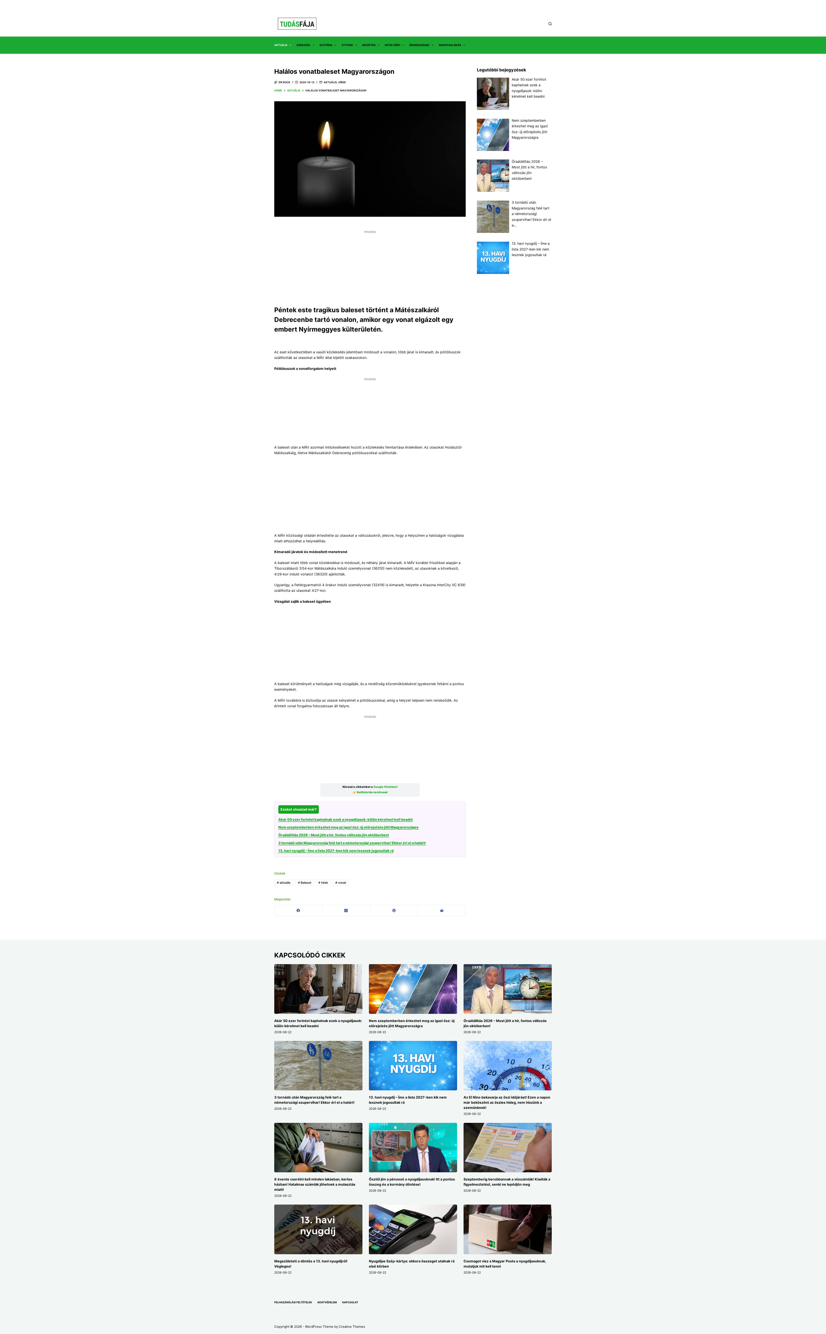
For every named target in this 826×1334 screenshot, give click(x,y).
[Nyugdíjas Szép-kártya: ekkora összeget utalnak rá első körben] (413, 1229)
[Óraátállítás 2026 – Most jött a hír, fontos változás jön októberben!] (508, 989)
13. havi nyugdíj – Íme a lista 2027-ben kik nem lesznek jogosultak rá (336, 850)
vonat (340, 882)
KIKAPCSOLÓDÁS (450, 45)
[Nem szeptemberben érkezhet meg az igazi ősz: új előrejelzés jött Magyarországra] (413, 989)
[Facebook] (298, 910)
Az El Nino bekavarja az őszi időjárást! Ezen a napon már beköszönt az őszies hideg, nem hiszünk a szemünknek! (507, 1102)
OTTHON (347, 45)
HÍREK (342, 82)
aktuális (284, 882)
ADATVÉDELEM (327, 1302)
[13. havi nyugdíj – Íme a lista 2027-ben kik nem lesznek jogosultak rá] (413, 1066)
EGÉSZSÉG (303, 45)
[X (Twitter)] (346, 910)
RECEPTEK (369, 45)
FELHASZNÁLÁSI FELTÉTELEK (293, 1302)
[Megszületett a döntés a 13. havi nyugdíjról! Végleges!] (318, 1229)
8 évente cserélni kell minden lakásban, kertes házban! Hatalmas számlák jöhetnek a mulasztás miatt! (314, 1184)
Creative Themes (352, 1327)
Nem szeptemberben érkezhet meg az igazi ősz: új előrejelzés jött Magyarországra (348, 827)
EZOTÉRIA (326, 45)
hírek (323, 882)
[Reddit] (442, 910)
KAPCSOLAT (350, 1302)
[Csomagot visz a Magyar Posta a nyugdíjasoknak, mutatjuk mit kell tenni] (508, 1229)
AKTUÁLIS (280, 45)
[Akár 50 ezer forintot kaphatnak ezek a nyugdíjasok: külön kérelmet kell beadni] (318, 989)
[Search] (550, 23)
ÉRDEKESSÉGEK (419, 45)
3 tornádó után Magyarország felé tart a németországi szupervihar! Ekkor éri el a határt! (352, 843)
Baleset (304, 882)
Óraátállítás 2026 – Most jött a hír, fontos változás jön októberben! (333, 835)
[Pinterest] (394, 910)
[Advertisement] (370, 265)
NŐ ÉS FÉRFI (392, 45)
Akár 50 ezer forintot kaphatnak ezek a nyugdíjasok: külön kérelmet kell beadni (345, 819)
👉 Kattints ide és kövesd (370, 792)
